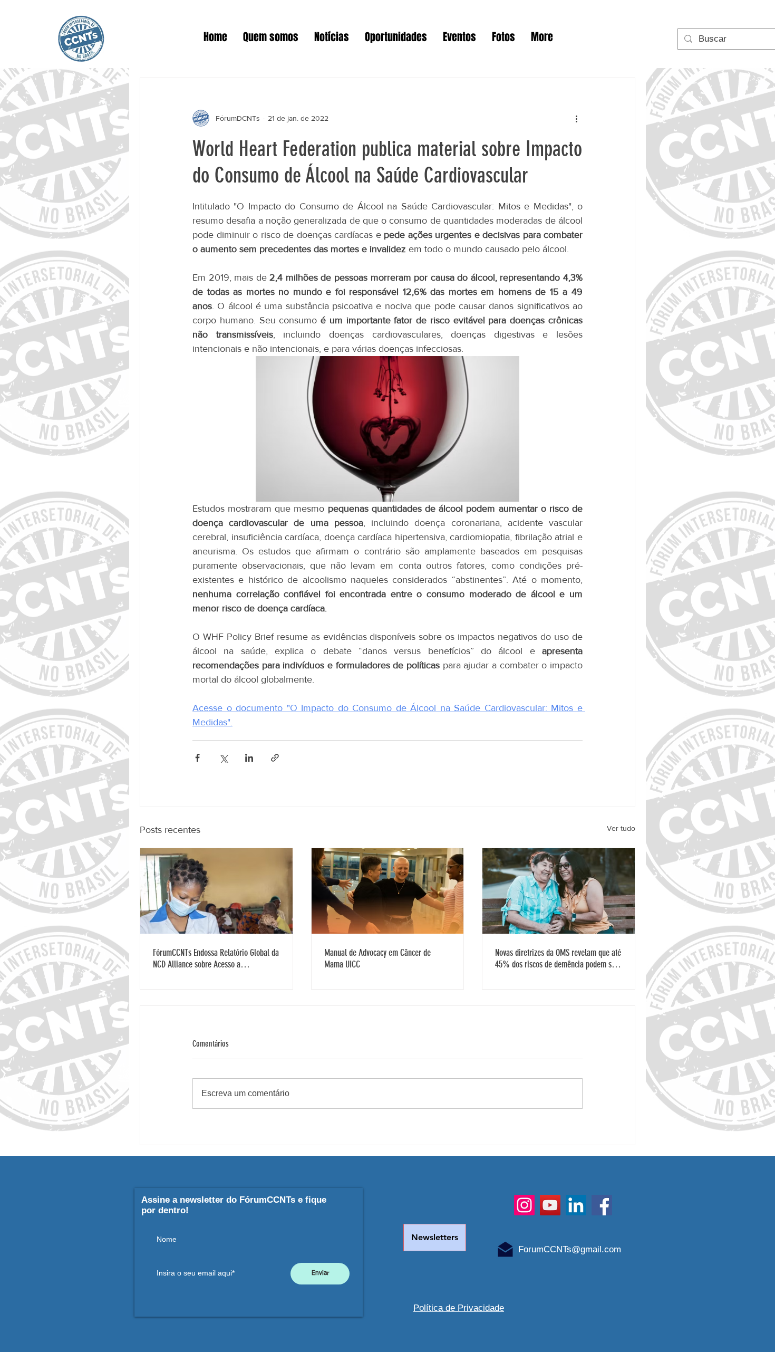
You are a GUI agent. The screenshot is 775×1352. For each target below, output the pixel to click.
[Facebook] (602, 1205)
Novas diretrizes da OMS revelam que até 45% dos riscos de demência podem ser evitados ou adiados (558, 958)
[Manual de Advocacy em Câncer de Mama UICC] (388, 891)
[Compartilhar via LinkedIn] (249, 758)
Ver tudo (621, 828)
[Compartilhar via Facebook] (197, 758)
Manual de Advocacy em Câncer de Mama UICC (377, 958)
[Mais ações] (576, 118)
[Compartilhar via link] (275, 758)
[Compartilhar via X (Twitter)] (223, 758)
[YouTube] (550, 1205)
